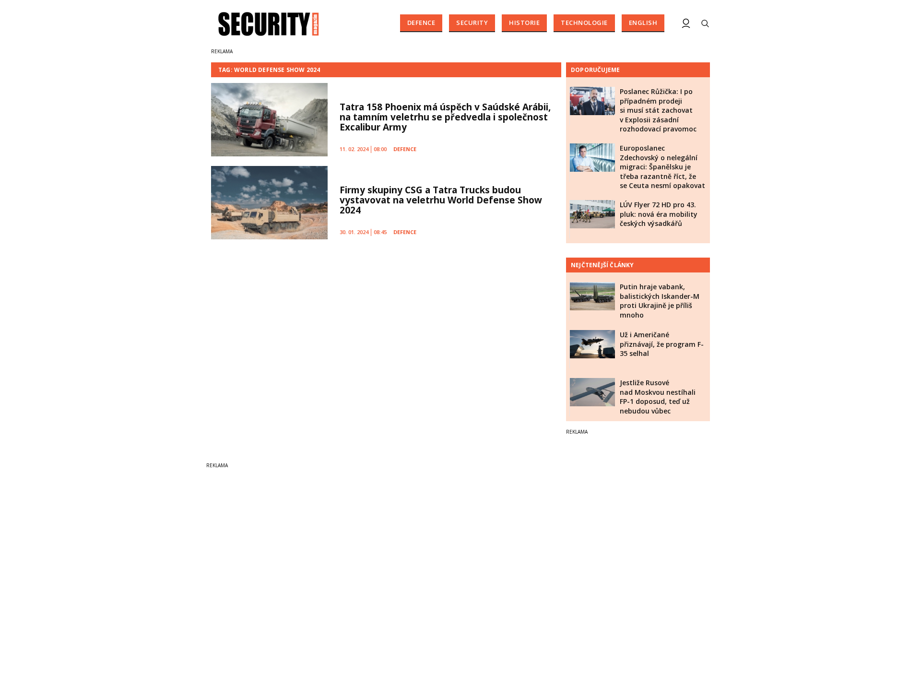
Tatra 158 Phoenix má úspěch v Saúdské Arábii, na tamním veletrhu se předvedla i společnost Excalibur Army (445, 117)
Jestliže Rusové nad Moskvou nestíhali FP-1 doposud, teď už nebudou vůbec (658, 396)
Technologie (584, 22)
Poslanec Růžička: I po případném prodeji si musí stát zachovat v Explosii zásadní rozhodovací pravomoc (658, 110)
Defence (421, 22)
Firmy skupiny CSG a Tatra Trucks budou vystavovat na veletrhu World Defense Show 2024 (441, 200)
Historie (524, 22)
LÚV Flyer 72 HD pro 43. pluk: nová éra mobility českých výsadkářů (658, 214)
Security (472, 22)
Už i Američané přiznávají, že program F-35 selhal (662, 344)
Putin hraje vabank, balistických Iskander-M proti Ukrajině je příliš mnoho (659, 300)
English (643, 22)
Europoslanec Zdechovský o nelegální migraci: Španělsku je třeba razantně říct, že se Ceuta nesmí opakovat (662, 166)
